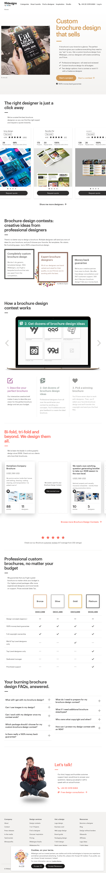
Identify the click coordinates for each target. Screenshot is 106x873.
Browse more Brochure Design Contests (80, 522)
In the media (8, 834)
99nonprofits (8, 842)
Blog (81, 827)
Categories (24, 4)
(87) (65, 137)
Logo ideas (83, 842)
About (6, 823)
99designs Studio (36, 842)
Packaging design (61, 838)
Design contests (35, 823)
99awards (83, 834)
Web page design (61, 830)
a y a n (89, 131)
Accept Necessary (55, 866)
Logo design (59, 823)
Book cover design (61, 845)
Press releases (9, 830)
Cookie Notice (56, 861)
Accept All (38, 866)
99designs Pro (34, 845)
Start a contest (85, 78)
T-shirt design (59, 842)
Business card (59, 827)
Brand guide (59, 834)
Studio (68, 4)
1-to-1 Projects (34, 827)
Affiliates (83, 838)
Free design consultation (72, 792)
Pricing (32, 838)
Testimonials (8, 838)
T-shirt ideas (84, 845)
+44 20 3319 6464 (88, 4)
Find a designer (48, 4)
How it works (36, 4)
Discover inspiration (36, 834)
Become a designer (86, 823)
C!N (22, 866)
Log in (99, 4)
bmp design (8, 131)
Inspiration (60, 4)
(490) (25, 137)
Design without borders (88, 830)
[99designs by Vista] (10, 4)
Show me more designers (52, 204)
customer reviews (51, 543)
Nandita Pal (49, 131)
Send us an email (73, 780)
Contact (7, 827)
